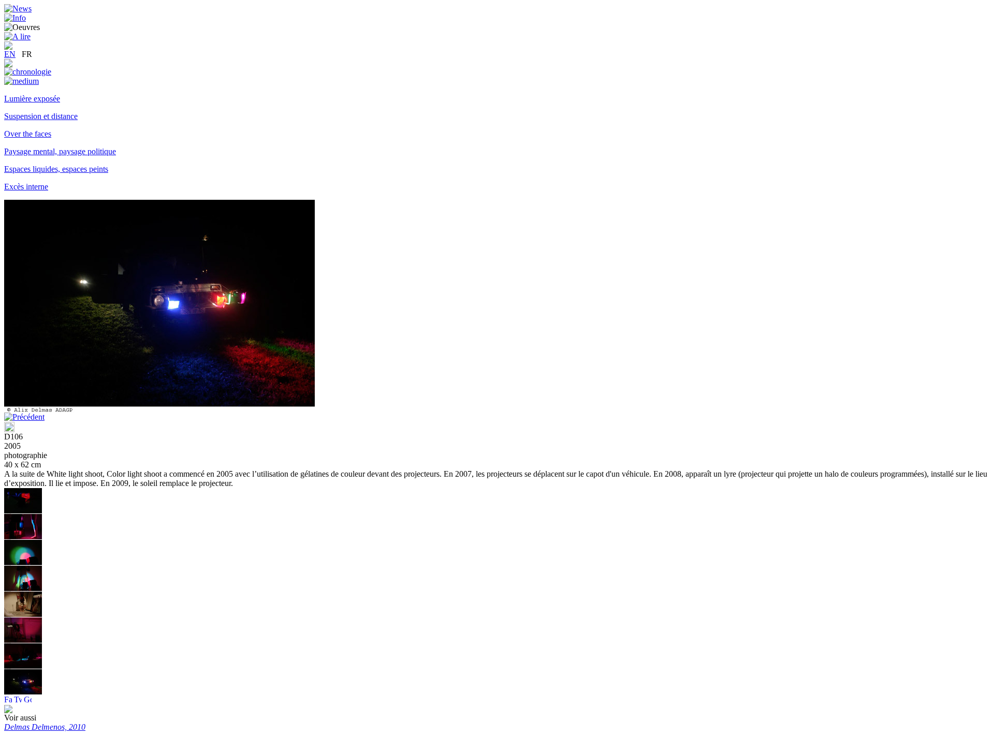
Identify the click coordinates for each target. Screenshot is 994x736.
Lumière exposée (32, 98)
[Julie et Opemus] (23, 614)
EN (10, 54)
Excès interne (26, 186)
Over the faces (27, 133)
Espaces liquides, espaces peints (56, 169)
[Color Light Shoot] (23, 511)
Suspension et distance (41, 116)
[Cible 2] (23, 562)
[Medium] (21, 81)
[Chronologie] (27, 71)
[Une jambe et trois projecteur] (23, 537)
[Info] (15, 17)
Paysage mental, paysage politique (60, 151)
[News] (18, 8)
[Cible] (23, 588)
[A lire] (17, 36)
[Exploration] (8, 64)
